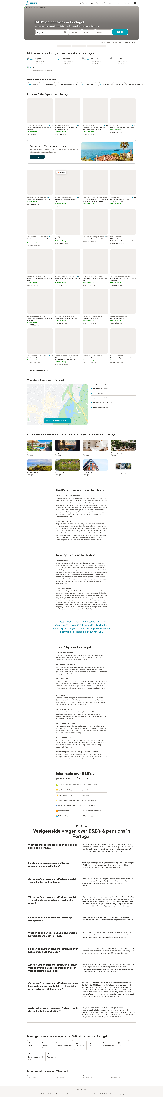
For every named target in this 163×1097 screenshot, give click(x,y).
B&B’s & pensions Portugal (127, 42)
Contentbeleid (104, 1094)
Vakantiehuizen (105, 42)
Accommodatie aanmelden (104, 3)
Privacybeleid (94, 1094)
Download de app (87, 3)
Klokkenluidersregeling (117, 1094)
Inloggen (118, 3)
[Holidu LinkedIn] (81, 1089)
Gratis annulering (134, 84)
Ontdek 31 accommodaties (57, 421)
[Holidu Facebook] (85, 1089)
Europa (115, 42)
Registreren (127, 3)
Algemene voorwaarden (80, 1094)
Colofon (69, 1094)
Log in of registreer (37, 157)
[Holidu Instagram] (77, 1089)
